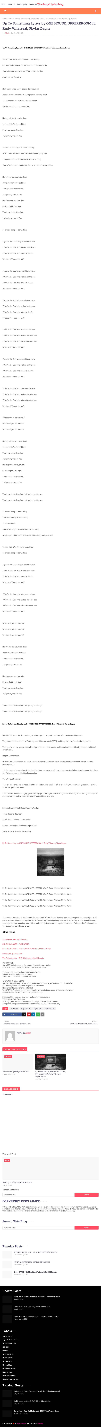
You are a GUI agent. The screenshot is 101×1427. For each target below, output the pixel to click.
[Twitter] (24, 1014)
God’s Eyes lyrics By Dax (12, 953)
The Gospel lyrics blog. (50, 4)
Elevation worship (9, 1343)
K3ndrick (6, 1347)
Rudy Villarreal (26, 1009)
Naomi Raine (7, 1372)
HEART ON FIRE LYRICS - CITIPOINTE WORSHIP (32, 1262)
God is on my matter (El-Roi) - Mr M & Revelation (32, 1306)
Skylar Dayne (38, 1009)
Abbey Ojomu (7, 1336)
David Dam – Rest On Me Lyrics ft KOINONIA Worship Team (36, 1316)
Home (4, 19)
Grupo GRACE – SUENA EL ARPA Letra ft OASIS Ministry (35, 1272)
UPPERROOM (12, 19)
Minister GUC (7, 1358)
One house (14, 1009)
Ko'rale (5, 1351)
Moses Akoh (7, 1361)
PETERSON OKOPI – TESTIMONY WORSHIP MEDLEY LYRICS (26, 949)
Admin (7, 33)
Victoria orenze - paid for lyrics (15, 939)
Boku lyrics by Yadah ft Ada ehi (17, 1182)
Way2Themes (21, 1424)
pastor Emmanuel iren (10, 1379)
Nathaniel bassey (9, 1376)
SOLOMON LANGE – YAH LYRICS (15, 944)
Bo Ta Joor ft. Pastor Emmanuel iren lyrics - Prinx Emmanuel (37, 1297)
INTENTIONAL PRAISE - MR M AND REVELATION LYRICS (36, 1252)
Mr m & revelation (9, 1368)
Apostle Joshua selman (11, 1340)
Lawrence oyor (8, 1354)
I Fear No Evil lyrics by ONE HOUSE (15, 1071)
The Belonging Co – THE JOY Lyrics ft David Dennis (23, 958)
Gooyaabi (40, 1424)
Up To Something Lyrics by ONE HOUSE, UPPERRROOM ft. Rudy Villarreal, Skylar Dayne (50, 1074)
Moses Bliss (7, 1365)
